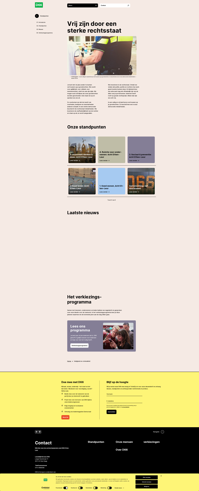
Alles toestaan (146, 477)
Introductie (42, 22)
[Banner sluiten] (161, 475)
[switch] (80, 488)
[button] (83, 5)
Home (69, 361)
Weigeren (146, 486)
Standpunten (42, 26)
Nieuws (41, 29)
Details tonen (118, 488)
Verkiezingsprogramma (46, 33)
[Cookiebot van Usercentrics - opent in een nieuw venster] (45, 488)
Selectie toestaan (146, 482)
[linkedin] (39, 432)
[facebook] (36, 432)
